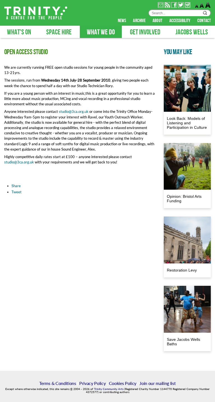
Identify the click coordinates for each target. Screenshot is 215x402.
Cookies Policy (123, 383)
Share (16, 186)
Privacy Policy (92, 383)
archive (139, 20)
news (122, 20)
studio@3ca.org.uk (73, 111)
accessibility (180, 20)
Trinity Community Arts (109, 389)
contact (204, 20)
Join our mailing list (157, 383)
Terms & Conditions (57, 383)
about (158, 20)
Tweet (16, 192)
